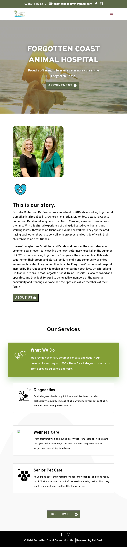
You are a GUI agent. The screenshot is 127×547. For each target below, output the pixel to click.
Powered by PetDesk (89, 540)
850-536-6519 (36, 4)
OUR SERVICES (62, 514)
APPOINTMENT (60, 86)
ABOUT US (23, 298)
